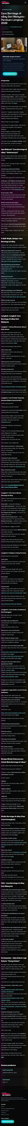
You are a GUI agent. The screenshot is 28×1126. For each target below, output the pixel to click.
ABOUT (3, 1106)
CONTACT (3, 1112)
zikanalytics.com (19, 189)
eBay (15, 103)
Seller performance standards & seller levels (13, 713)
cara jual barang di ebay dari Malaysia (11, 604)
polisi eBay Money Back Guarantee (16, 296)
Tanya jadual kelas (10, 74)
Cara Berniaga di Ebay (7, 31)
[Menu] (25, 2)
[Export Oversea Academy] (5, 2)
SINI (2, 1057)
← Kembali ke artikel (6, 9)
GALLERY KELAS (5, 1110)
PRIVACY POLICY (5, 1114)
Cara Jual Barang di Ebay (8, 34)
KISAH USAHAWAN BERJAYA (7, 1108)
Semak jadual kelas (8, 1121)
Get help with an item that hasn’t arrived (12, 652)
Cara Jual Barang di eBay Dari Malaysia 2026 (13, 386)
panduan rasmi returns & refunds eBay (11, 593)
